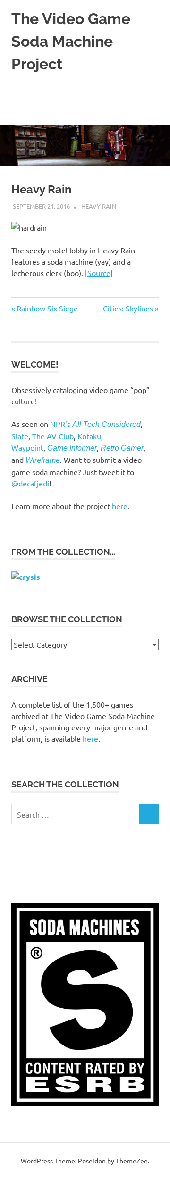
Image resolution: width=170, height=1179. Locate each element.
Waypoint (27, 447)
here (120, 505)
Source (98, 272)
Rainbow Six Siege (47, 308)
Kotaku (89, 436)
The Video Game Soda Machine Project (70, 41)
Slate (19, 436)
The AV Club (53, 436)
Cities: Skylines (128, 308)
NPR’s (95, 423)
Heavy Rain (98, 206)
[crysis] (25, 577)
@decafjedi (30, 483)
